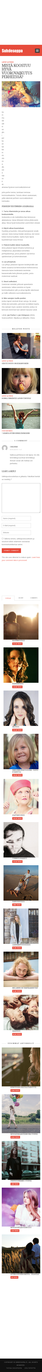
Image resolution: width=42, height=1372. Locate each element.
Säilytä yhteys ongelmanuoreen (15, 363)
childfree (14, 447)
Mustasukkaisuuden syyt (21, 1227)
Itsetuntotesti (18, 815)
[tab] (8, 598)
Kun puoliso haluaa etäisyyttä (23, 1087)
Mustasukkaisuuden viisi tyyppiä (24, 1134)
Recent (21, 598)
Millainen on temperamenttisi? (25, 988)
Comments (33, 598)
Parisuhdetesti (18, 901)
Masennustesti (18, 641)
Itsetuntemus (7, 431)
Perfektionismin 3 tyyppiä (21, 1181)
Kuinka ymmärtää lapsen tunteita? (16, 398)
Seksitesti (16, 1031)
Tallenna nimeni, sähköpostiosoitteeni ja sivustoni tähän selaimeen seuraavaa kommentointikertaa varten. (18, 542)
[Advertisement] (21, 22)
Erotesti (15, 727)
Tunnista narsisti (19, 858)
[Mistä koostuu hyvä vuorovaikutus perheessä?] (21, 94)
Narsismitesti (17, 684)
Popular (8, 598)
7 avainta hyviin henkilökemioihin (16, 433)
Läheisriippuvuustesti (21, 945)
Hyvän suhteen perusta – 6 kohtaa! (24, 1274)
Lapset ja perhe (8, 62)
